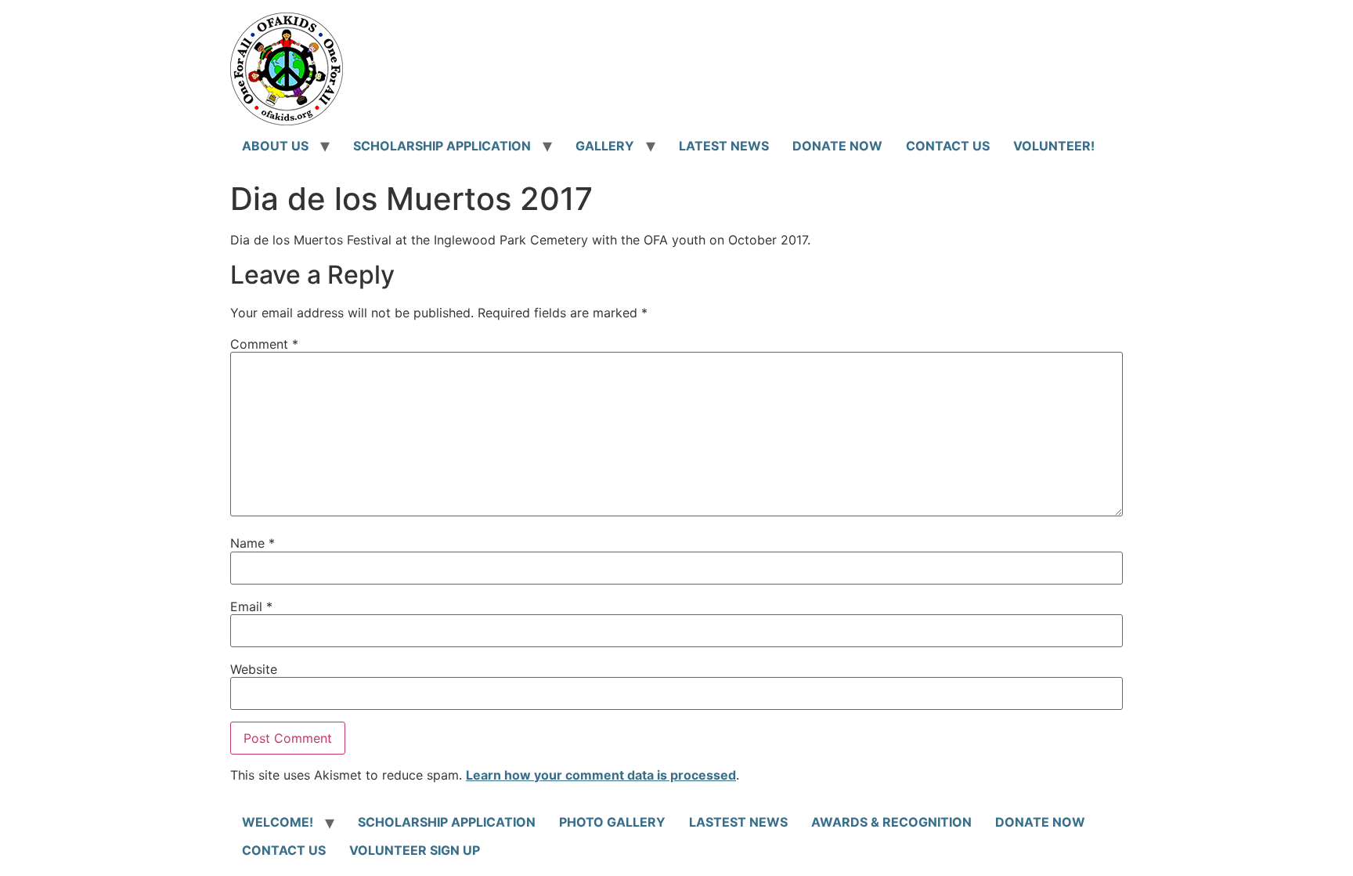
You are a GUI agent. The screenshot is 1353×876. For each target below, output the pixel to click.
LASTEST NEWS (738, 822)
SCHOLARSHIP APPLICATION (442, 146)
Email (251, 606)
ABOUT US (275, 146)
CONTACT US (948, 146)
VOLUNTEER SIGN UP (414, 850)
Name (252, 543)
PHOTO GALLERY (612, 822)
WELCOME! (277, 822)
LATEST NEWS (724, 146)
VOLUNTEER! (1054, 146)
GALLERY (604, 146)
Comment (264, 344)
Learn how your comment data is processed (601, 775)
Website (253, 669)
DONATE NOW (837, 146)
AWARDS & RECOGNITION (891, 822)
